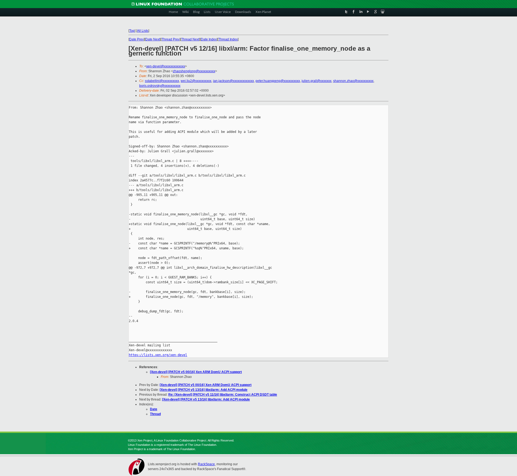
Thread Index (228, 39)
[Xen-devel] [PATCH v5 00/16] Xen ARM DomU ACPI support (196, 372)
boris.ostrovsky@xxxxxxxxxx (159, 86)
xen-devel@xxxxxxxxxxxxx (165, 66)
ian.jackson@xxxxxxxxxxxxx (233, 81)
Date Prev (136, 39)
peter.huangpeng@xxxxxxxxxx (278, 81)
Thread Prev (171, 39)
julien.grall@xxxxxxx (316, 81)
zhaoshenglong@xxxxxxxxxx (194, 71)
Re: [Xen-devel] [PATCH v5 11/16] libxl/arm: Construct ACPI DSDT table (222, 394)
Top (132, 31)
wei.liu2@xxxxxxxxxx (196, 81)
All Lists (142, 31)
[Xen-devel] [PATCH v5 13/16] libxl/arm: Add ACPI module (203, 390)
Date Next (152, 39)
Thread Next (190, 39)
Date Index (209, 39)
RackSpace (206, 464)
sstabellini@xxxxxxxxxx (162, 81)
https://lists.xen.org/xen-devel (158, 355)
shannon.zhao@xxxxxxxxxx (353, 81)
